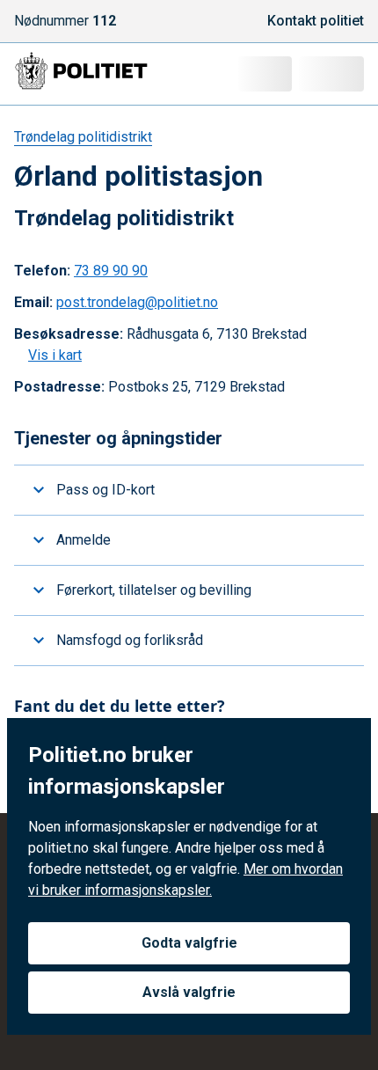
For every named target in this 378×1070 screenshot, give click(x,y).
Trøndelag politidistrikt (83, 136)
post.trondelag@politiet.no (137, 302)
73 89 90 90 (111, 270)
